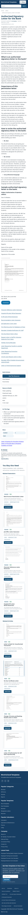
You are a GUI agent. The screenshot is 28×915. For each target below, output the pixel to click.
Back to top (4, 912)
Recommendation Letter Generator (11, 320)
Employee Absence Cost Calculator (9, 860)
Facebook (5, 432)
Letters (6, 10)
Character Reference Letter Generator (11, 310)
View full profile (5, 458)
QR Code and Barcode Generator (9, 903)
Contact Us (3, 844)
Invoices (3, 794)
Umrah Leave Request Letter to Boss (11, 357)
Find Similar (5, 382)
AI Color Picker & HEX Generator (9, 900)
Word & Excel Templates (9, 2)
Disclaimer (9, 888)
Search (24, 6)
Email (4, 436)
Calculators (4, 820)
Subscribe (6, 879)
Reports (3, 797)
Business (3, 789)
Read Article (7, 656)
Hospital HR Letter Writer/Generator (11, 313)
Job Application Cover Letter (9, 323)
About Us (3, 834)
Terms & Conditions (6, 891)
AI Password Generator (7, 897)
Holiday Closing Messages (8, 342)
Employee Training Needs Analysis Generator (12, 853)
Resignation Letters (6, 811)
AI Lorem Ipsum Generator (15, 894)
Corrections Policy (5, 841)
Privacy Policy (4, 846)
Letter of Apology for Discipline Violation (12, 441)
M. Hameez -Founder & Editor (8, 836)
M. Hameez (14, 21)
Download (6, 302)
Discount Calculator (18, 906)
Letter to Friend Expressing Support (11, 365)
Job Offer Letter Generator (11, 532)
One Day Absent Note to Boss (9, 334)
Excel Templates (5, 806)
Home (2, 10)
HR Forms (3, 792)
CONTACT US (4, 894)
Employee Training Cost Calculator (9, 856)
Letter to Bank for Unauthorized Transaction (13, 644)
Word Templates (5, 803)
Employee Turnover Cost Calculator (9, 858)
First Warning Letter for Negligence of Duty (13, 327)
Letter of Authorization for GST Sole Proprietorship (13, 753)
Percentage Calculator (6, 906)
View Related (6, 379)
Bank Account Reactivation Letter (14, 496)
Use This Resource (14, 376)
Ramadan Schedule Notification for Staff (12, 330)
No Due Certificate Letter (11, 681)
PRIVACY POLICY (16, 891)
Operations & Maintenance (7, 822)
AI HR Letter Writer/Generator (9, 317)
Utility (2, 827)
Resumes (3, 813)
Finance (3, 825)
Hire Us (3, 888)
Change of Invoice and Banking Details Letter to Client (13, 716)
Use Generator (8, 507)
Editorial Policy (4, 839)
